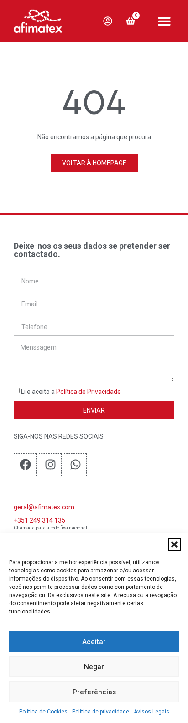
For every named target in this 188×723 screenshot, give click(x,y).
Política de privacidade (100, 711)
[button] (174, 544)
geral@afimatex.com (44, 507)
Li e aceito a (71, 391)
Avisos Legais (151, 711)
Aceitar (94, 642)
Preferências (94, 692)
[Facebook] (25, 464)
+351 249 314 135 (39, 520)
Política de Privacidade (88, 391)
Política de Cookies (43, 711)
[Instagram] (50, 464)
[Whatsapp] (75, 464)
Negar (94, 667)
